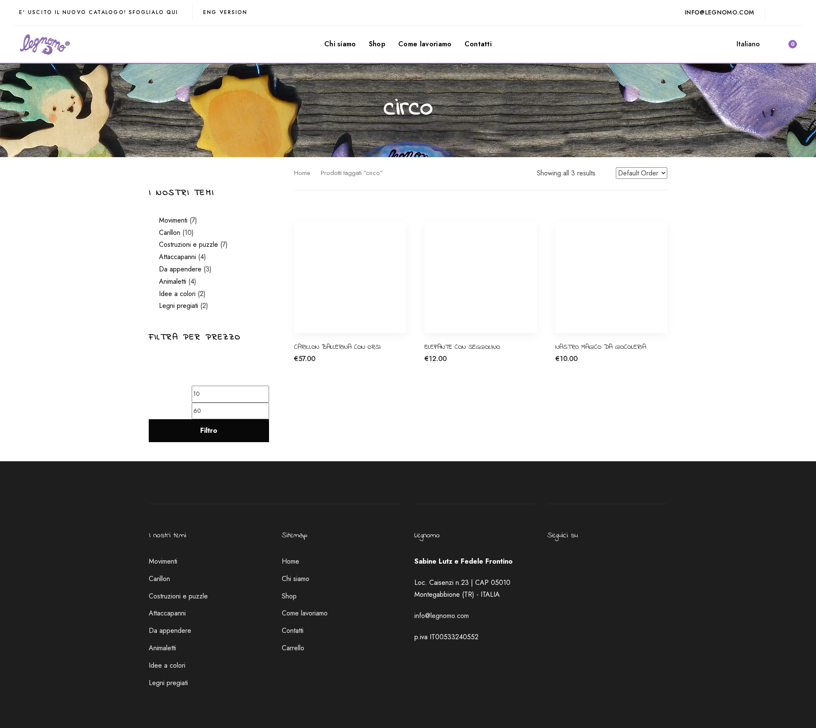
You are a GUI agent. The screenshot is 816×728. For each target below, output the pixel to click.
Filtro (208, 430)
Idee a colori (177, 294)
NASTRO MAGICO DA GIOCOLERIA (600, 347)
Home (302, 173)
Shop (289, 596)
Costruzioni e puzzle (188, 244)
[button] (752, 44)
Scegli (564, 363)
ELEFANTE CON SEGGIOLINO (462, 347)
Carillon (169, 232)
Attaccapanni (177, 257)
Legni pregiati (178, 305)
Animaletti (172, 281)
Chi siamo (295, 579)
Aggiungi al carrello (322, 363)
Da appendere (180, 269)
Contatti (292, 630)
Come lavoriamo (305, 613)
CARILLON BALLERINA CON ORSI (337, 347)
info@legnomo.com (441, 616)
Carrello (293, 648)
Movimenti (173, 220)
